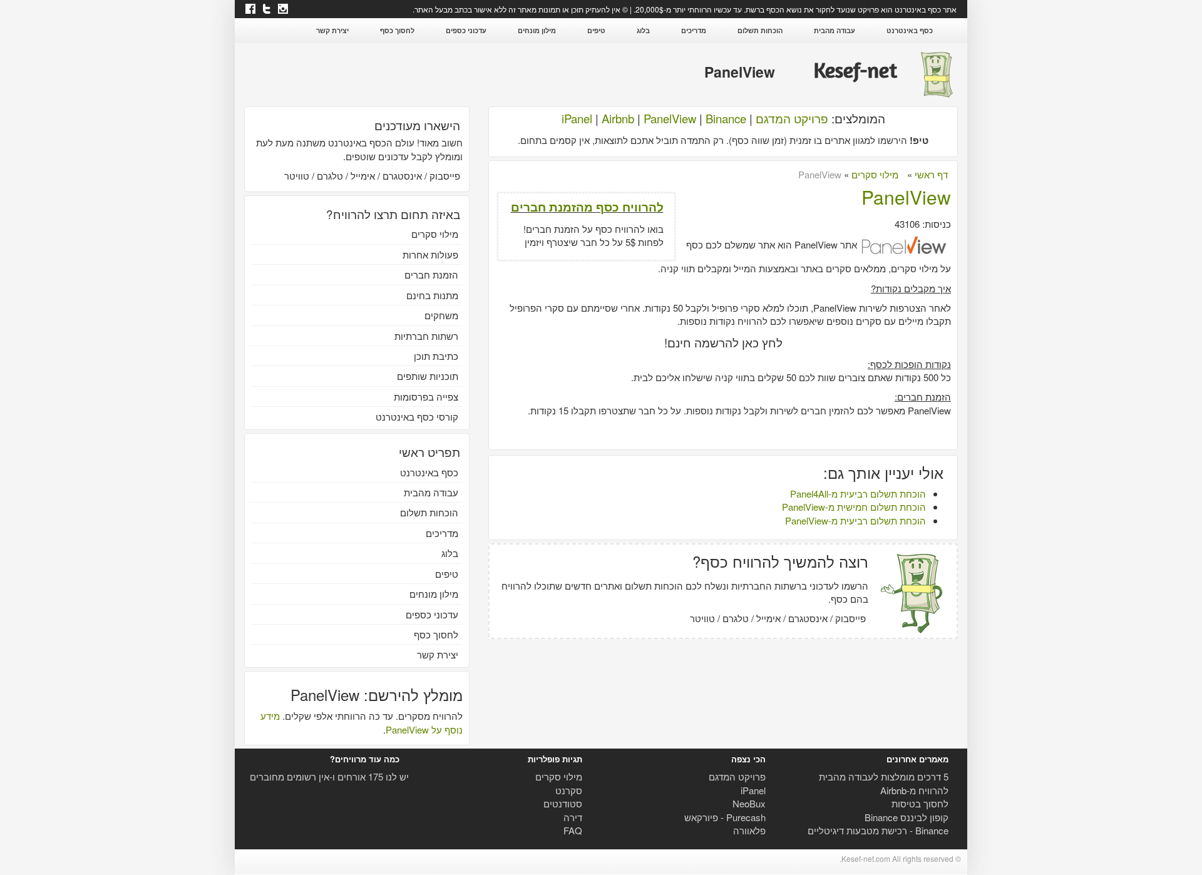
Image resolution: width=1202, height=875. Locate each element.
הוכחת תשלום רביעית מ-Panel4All (858, 493)
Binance (726, 118)
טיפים (596, 30)
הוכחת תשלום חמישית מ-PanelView (854, 506)
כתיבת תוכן (436, 355)
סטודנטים (562, 803)
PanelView (670, 118)
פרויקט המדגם (792, 118)
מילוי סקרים (434, 233)
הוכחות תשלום (760, 30)
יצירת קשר (332, 30)
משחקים (441, 315)
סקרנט (568, 790)
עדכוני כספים (466, 30)
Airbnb (618, 118)
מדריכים (693, 30)
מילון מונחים (537, 30)
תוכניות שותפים (427, 375)
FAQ (572, 830)
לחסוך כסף (397, 30)
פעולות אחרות (430, 254)
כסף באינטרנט (909, 30)
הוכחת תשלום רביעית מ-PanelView (855, 520)
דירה (572, 817)
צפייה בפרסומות (426, 396)
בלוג (643, 30)
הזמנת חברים (431, 274)
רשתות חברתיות (426, 335)
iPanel (577, 118)
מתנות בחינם (432, 295)
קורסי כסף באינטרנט (417, 416)
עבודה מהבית (834, 30)
